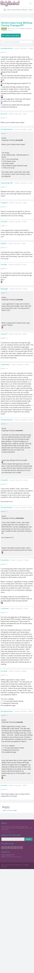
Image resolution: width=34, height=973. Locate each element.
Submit (28, 839)
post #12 (3, 424)
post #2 (2, 118)
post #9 (2, 293)
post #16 (3, 612)
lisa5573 (4, 243)
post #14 (3, 511)
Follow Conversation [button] (12, 36)
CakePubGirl (5, 364)
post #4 (2, 187)
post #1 (2, 52)
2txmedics (4, 480)
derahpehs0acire (15, 28)
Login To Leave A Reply (9, 810)
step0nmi (4, 203)
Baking (4, 28)
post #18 (3, 715)
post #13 (3, 484)
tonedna (4, 264)
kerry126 (4, 114)
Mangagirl (4, 289)
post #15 (3, 564)
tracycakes (5, 608)
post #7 (2, 247)
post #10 (3, 338)
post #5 (2, 206)
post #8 (2, 268)
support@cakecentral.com (13, 857)
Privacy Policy (4, 832)
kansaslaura (5, 560)
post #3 (2, 133)
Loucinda (9, 30)
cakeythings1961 (7, 183)
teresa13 (4, 334)
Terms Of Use (11, 832)
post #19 (3, 789)
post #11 (3, 368)
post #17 (3, 675)
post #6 (2, 225)
